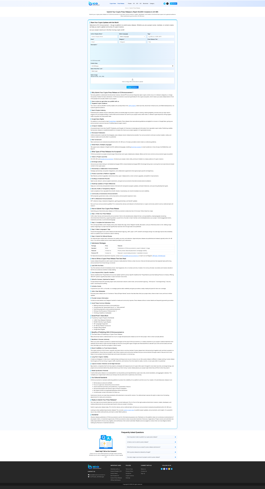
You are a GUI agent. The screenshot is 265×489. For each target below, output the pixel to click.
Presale (129, 3)
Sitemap (128, 478)
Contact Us (144, 471)
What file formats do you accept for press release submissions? (143, 447)
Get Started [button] (173, 3)
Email (92, 39)
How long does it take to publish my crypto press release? (142, 437)
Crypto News (113, 3)
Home (126, 8)
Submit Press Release (116, 478)
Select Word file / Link (97, 68)
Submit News (114, 473)
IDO (137, 3)
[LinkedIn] (172, 469)
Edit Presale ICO (115, 475)
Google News (112, 121)
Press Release (121, 3)
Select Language (123, 34)
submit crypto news (129, 410)
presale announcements (107, 159)
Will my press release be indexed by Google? (138, 452)
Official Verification (116, 480)
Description (94, 44)
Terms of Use (129, 469)
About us (143, 469)
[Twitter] (167, 3)
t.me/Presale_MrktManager (96, 476)
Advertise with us (115, 469)
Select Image (97, 75)
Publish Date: (94, 63)
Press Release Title (153, 39)
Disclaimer (128, 473)
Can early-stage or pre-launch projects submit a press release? (143, 457)
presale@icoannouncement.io (130, 256)
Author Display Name (97, 34)
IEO (140, 3)
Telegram (122, 39)
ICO (134, 3)
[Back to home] (95, 467)
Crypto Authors (130, 475)
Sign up (143, 473)
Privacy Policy (129, 471)
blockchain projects (136, 147)
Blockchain (145, 3)
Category (152, 3)
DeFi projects (132, 105)
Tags (149, 34)
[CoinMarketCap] (167, 469)
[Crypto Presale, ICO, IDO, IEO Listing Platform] (94, 3)
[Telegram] (164, 3)
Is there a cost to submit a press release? (137, 442)
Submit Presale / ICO (116, 471)
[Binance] (169, 469)
